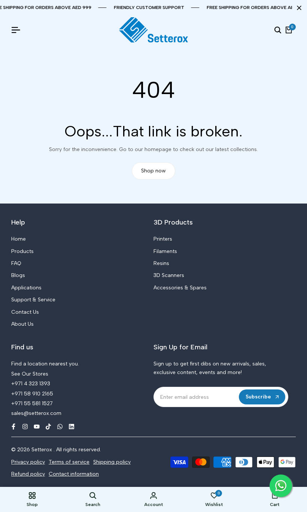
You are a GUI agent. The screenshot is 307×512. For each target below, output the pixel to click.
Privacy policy (28, 462)
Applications (26, 287)
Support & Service (33, 299)
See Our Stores (29, 374)
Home (18, 239)
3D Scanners (169, 275)
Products (22, 251)
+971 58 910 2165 (32, 394)
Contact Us (25, 312)
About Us (22, 324)
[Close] (297, 8)
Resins (161, 263)
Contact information (74, 474)
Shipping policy (112, 462)
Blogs (18, 275)
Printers (163, 239)
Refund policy (28, 474)
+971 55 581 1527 (32, 403)
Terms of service (69, 462)
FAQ (16, 263)
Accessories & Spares (180, 287)
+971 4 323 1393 (30, 383)
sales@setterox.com (36, 413)
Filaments (165, 251)
